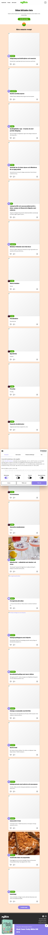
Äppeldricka (13, 354)
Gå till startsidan (24, 19)
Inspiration (4, 2)
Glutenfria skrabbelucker (17, 527)
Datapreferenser (42, 922)
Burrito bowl (13, 747)
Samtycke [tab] (6, 454)
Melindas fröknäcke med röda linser (20, 247)
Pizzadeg (12, 389)
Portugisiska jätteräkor (17, 601)
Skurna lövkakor (14, 283)
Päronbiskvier (14, 318)
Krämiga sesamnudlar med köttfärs (20, 711)
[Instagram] (45, 916)
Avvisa (8, 482)
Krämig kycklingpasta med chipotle (20, 637)
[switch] (18, 478)
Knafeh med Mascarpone (17, 93)
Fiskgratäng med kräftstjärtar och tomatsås (23, 58)
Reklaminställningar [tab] (30, 454)
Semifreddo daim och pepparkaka (20, 857)
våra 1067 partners (8, 461)
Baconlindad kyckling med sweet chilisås (22, 674)
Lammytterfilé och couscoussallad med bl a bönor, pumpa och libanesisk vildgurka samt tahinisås (23, 208)
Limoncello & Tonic (15, 821)
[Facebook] (43, 916)
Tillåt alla (39, 482)
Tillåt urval (24, 482)
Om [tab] (41, 454)
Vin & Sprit (14, 2)
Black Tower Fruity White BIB (27, 929)
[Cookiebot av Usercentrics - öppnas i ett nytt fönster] (41, 451)
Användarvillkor (42, 918)
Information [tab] (18, 454)
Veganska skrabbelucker (17, 424)
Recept (9, 2)
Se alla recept (24, 907)
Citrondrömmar (14, 494)
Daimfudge (13, 894)
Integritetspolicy (42, 920)
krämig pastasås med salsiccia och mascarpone (24, 784)
